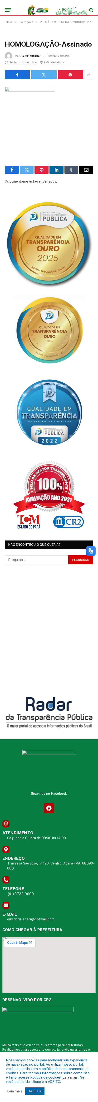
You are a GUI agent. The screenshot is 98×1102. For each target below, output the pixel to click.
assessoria (36, 1049)
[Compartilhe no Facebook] (17, 74)
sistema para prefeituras (64, 1045)
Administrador (30, 55)
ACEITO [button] (35, 1091)
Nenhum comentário (23, 62)
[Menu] (8, 10)
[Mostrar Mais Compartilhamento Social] (88, 74)
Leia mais (70, 1077)
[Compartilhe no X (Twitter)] (43, 74)
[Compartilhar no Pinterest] (70, 74)
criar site (33, 1045)
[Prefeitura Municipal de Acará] (51, 10)
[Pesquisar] (90, 10)
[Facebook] (49, 808)
